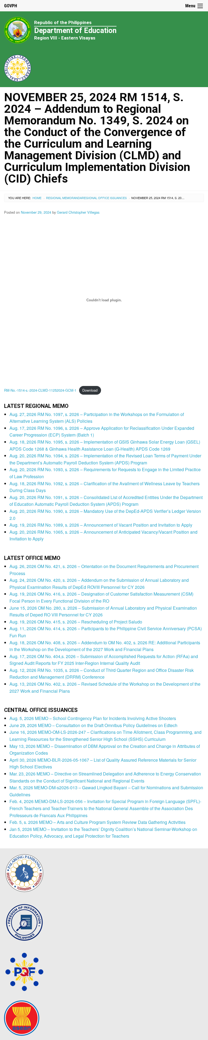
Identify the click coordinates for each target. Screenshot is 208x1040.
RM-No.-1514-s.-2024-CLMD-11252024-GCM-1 (40, 390)
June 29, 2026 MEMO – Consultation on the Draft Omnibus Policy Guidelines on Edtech (93, 725)
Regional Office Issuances (104, 198)
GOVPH (10, 5)
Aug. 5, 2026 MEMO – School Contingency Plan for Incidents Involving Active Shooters (92, 718)
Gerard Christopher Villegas (78, 212)
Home (36, 198)
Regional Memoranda (64, 198)
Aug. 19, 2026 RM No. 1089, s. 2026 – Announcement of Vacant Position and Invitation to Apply (100, 525)
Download (90, 390)
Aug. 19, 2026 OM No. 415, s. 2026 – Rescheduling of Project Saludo (75, 622)
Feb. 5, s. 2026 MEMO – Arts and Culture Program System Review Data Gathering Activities (97, 822)
